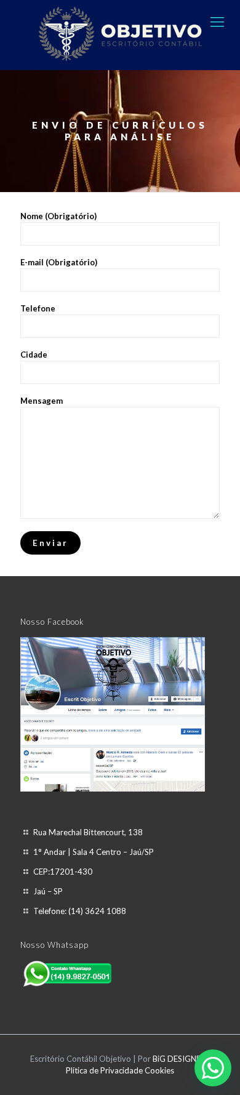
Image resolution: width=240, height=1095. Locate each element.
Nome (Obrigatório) (58, 216)
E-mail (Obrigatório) (58, 262)
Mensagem (41, 401)
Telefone (37, 308)
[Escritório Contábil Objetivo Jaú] (120, 34)
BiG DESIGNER (180, 1059)
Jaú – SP (48, 891)
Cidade (33, 354)
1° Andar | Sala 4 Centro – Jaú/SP (93, 852)
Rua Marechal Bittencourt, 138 (88, 832)
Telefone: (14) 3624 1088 (79, 911)
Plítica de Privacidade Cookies (120, 1070)
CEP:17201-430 (62, 871)
